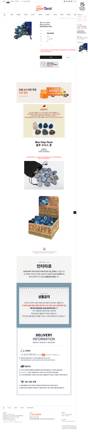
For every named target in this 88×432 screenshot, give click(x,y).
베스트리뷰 (79, 18)
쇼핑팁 (85, 18)
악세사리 (26, 14)
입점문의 (85, 20)
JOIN (8, 1)
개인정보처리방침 (30, 407)
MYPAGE (17, 1)
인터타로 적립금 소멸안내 (28, 1)
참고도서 (33, 14)
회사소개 (9, 407)
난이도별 (55, 14)
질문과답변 (79, 16)
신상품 (11, 14)
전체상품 (18, 14)
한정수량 (47, 14)
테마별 (61, 14)
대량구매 (79, 20)
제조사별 (68, 14)
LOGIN (4, 1)
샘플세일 (76, 14)
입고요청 (85, 16)
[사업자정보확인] (19, 415)
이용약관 (22, 407)
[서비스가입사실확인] (74, 428)
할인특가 (40, 14)
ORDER (12, 1)
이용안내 (15, 407)
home (59, 18)
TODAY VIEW (80, 42)
